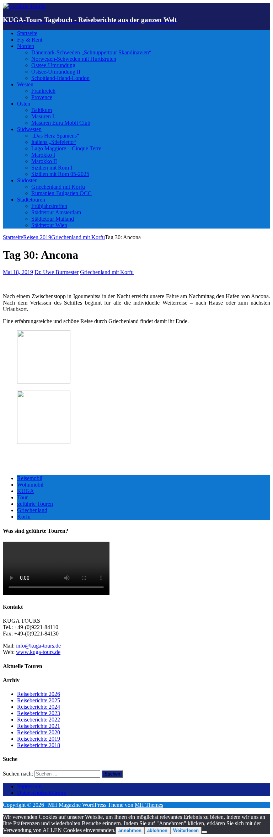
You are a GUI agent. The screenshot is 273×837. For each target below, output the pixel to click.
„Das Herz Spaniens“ (55, 136)
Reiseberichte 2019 (38, 739)
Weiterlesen (186, 830)
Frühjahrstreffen (49, 206)
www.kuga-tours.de (38, 652)
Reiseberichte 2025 (38, 700)
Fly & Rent (29, 40)
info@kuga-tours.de (38, 646)
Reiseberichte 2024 (38, 707)
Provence (41, 97)
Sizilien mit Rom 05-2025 (60, 174)
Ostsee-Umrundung (53, 65)
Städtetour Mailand (52, 219)
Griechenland (32, 510)
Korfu (24, 517)
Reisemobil (29, 478)
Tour (22, 497)
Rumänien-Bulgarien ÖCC (61, 193)
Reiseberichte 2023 (38, 713)
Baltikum (41, 110)
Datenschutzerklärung (41, 793)
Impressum (29, 786)
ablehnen (157, 830)
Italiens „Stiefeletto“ (53, 142)
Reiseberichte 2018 (38, 745)
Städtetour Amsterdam (56, 212)
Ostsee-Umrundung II (55, 72)
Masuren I (42, 116)
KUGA (25, 491)
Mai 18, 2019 (18, 272)
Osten (23, 104)
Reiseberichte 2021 (38, 726)
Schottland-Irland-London (60, 78)
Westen (25, 84)
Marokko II (44, 161)
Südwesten (29, 129)
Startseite (27, 33)
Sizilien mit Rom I (51, 168)
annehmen (129, 830)
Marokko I (43, 155)
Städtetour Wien (49, 225)
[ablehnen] (204, 832)
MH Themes (149, 805)
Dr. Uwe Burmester (56, 272)
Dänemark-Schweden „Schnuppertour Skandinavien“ (91, 52)
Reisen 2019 (37, 237)
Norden (25, 46)
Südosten (27, 180)
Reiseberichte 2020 (38, 732)
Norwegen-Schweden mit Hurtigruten (73, 59)
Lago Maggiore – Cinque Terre (66, 148)
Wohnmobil (30, 485)
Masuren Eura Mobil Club (60, 123)
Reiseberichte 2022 (38, 720)
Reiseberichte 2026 (38, 694)
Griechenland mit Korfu (58, 187)
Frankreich (43, 91)
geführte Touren (35, 504)
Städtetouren (31, 200)
